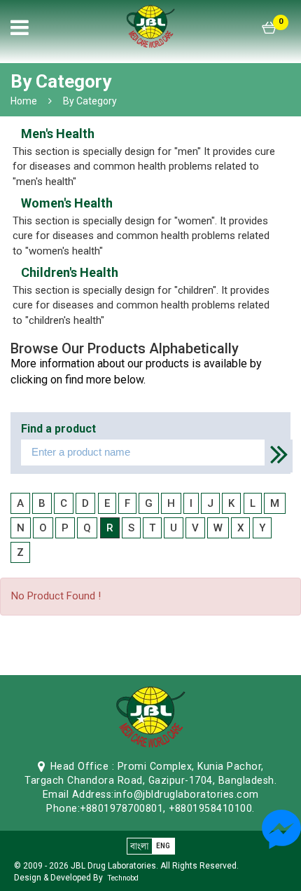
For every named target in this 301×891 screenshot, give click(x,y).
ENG (163, 846)
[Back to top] (286, 869)
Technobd (123, 878)
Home (23, 101)
